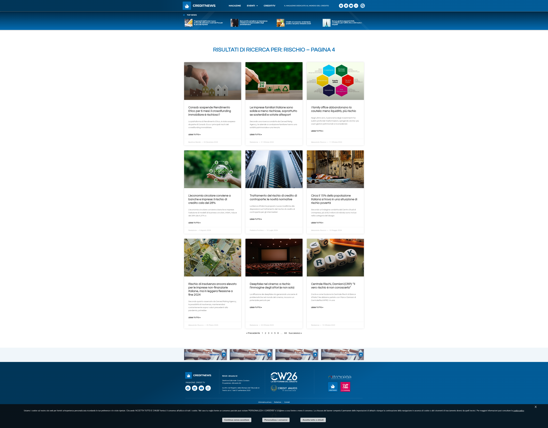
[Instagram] (356, 6)
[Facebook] (341, 6)
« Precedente (253, 333)
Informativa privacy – (266, 402)
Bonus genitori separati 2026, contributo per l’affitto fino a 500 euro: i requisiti (347, 22)
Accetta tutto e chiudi (313, 420)
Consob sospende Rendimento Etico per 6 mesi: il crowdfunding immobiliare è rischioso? (209, 111)
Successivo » (295, 333)
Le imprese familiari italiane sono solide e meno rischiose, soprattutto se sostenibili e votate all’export (273, 111)
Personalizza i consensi (275, 420)
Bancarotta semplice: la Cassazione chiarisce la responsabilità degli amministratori (253, 22)
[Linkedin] (346, 6)
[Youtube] (351, 6)
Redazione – (279, 402)
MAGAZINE (235, 5)
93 (285, 333)
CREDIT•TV (269, 5)
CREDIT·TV (200, 383)
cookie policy (518, 411)
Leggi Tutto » (194, 135)
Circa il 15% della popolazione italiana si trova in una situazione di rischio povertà (334, 199)
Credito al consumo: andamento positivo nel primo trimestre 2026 (298, 23)
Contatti (287, 402)
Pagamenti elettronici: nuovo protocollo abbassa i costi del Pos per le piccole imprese (208, 22)
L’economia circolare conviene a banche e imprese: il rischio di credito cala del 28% (209, 199)
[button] (362, 5)
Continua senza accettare (236, 420)
